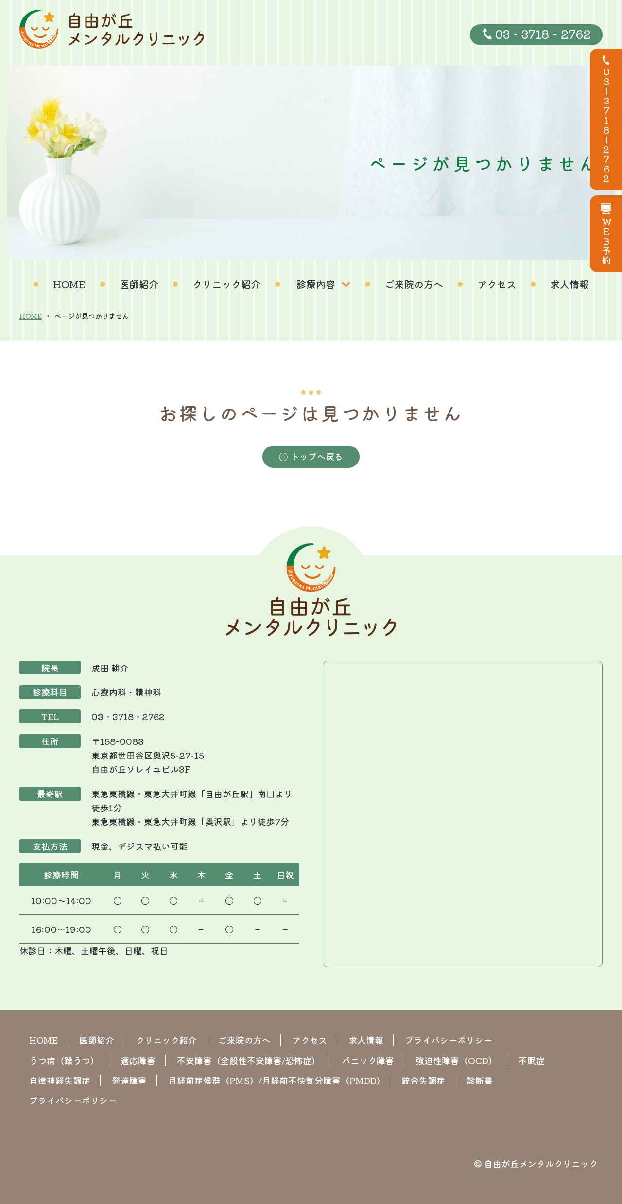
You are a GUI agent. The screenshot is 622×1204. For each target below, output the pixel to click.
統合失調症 (423, 1080)
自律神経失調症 (59, 1080)
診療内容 (315, 284)
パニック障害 (368, 1060)
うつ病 (64, 1060)
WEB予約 (606, 241)
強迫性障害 (456, 1060)
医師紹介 (139, 284)
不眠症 (531, 1060)
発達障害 (129, 1080)
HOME (69, 284)
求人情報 (569, 284)
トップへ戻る (317, 456)
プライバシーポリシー (448, 1039)
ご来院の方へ (414, 284)
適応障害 (138, 1060)
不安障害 (248, 1060)
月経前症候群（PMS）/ (274, 1080)
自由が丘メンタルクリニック (541, 1163)
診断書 (479, 1080)
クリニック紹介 (226, 284)
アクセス (496, 284)
